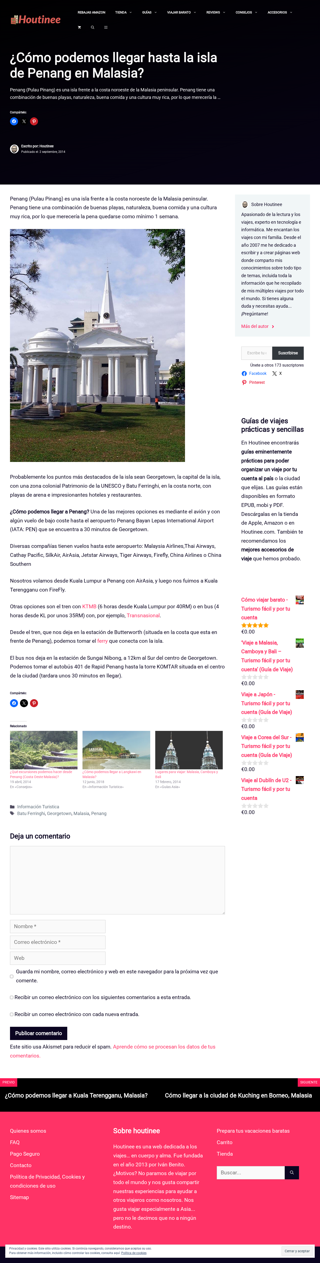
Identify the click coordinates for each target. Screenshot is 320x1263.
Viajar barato (179, 12)
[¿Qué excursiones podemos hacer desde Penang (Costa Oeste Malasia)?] (44, 750)
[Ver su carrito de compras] (79, 27)
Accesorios (277, 12)
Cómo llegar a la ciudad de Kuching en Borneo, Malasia (238, 1095)
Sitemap (19, 1197)
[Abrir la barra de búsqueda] (92, 27)
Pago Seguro (25, 1154)
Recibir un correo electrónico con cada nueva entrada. (77, 1014)
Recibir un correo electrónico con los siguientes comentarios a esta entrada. (102, 997)
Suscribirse (288, 353)
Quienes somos (28, 1131)
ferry (102, 641)
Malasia (81, 813)
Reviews (213, 12)
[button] (105, 27)
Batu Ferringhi (31, 813)
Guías (147, 12)
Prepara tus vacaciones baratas (253, 1131)
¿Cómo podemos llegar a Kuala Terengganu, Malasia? (76, 1095)
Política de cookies (133, 1253)
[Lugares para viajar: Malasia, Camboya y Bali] (189, 750)
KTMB (89, 607)
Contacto (21, 1165)
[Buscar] (292, 1173)
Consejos (244, 12)
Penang (98, 813)
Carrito (224, 1142)
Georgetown (59, 813)
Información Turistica (38, 806)
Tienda (120, 12)
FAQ (15, 1142)
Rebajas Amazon (91, 12)
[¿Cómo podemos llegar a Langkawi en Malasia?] (116, 750)
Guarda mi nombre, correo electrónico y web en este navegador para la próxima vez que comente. (117, 976)
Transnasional (143, 616)
